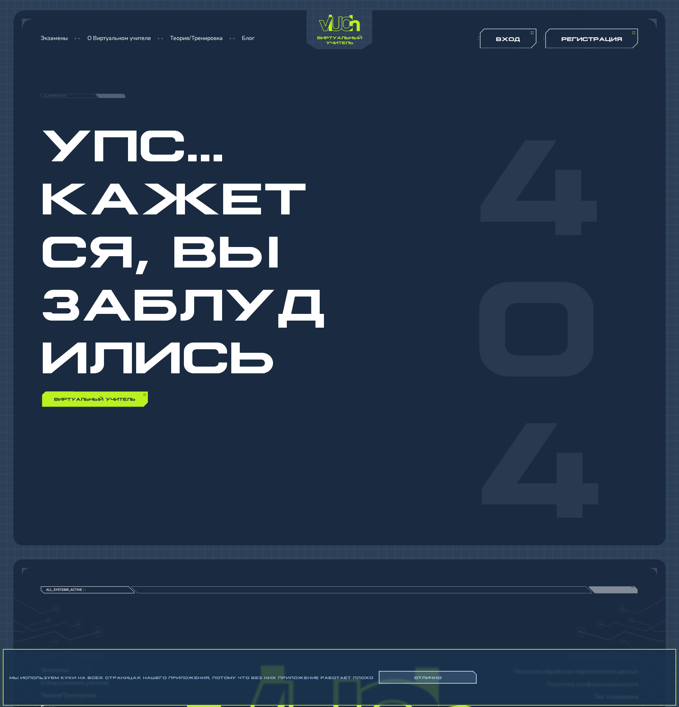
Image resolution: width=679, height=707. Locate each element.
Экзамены (54, 38)
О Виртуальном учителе (119, 38)
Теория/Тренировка (196, 38)
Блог (248, 38)
